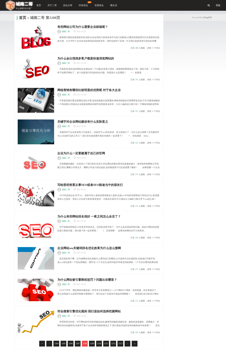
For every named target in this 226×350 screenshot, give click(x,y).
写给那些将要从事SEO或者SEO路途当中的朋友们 (90, 185)
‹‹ (42, 343)
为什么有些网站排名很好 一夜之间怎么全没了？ (89, 216)
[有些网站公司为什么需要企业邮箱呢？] (36, 37)
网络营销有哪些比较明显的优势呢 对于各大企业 (89, 90)
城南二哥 (66, 31)
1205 (64, 343)
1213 (120, 343)
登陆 (218, 5)
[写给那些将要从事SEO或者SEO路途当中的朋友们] (36, 195)
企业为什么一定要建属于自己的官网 (81, 153)
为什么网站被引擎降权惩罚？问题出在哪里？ (87, 279)
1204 (56, 343)
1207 (78, 343)
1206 (71, 343)
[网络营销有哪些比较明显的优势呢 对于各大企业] (36, 100)
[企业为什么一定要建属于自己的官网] (36, 163)
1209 (92, 343)
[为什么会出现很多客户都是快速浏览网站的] (36, 68)
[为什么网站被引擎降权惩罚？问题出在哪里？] (36, 290)
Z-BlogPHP (207, 17)
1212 (113, 343)
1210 (99, 343)
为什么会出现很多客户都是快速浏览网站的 (85, 58)
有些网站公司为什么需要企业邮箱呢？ (82, 26)
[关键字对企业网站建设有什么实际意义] (36, 131)
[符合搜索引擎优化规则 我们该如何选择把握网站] (36, 321)
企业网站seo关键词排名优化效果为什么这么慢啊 (89, 248)
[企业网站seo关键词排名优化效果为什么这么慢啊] (36, 258)
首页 (22, 18)
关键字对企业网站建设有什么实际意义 (82, 121)
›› (134, 343)
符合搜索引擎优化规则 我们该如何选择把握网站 (89, 311)
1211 (106, 343)
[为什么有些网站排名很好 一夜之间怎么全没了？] (36, 226)
